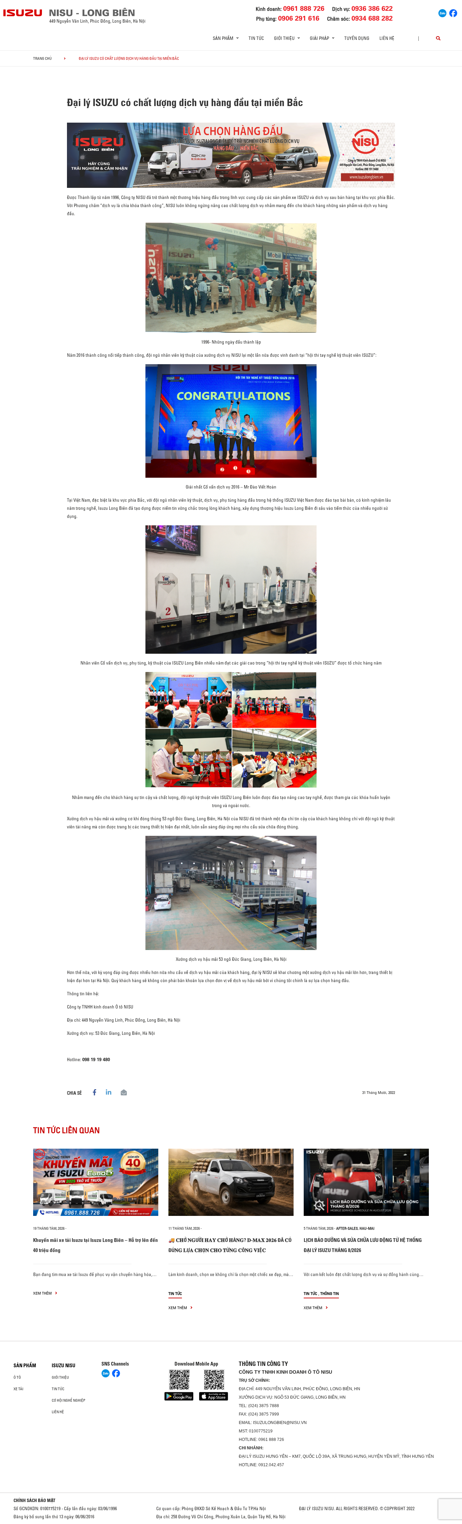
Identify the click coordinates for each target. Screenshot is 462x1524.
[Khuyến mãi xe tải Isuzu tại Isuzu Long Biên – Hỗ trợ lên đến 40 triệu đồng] (95, 1182)
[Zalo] (442, 12)
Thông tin (329, 1293)
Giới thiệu (60, 1377)
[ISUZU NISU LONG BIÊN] (23, 12)
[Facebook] (453, 12)
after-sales (347, 1228)
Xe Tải (18, 1388)
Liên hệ (386, 38)
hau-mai (367, 1228)
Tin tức (256, 38)
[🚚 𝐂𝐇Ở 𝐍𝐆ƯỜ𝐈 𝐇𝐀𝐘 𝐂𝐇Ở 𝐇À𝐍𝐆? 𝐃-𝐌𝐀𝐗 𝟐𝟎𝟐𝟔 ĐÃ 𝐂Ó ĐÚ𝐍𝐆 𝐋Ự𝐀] (231, 1182)
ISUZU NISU (63, 1366)
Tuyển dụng (356, 38)
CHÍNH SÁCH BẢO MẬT (34, 1500)
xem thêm (43, 1293)
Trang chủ (42, 58)
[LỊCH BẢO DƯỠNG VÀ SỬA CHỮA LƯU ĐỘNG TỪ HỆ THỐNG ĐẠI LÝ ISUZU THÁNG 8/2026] (366, 1182)
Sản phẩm (25, 1366)
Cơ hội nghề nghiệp (68, 1400)
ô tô (17, 1377)
